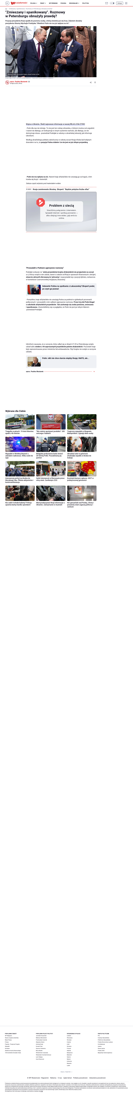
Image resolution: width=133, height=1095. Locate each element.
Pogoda (63, 3)
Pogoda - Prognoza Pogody (12, 1044)
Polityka (85, 3)
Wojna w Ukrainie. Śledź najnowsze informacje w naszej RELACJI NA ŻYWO (55, 124)
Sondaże (7, 1048)
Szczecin (69, 1046)
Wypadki (7, 1046)
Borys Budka (39, 1050)
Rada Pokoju (8, 1040)
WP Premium (53, 3)
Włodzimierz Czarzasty (42, 1052)
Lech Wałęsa (39, 1057)
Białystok (69, 1055)
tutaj (41, 1091)
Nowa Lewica (101, 1048)
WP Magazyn (8, 1035)
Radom (69, 1059)
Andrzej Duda (39, 1044)
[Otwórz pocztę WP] (106, 3)
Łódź (68, 1044)
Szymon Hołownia (41, 1048)
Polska (33, 3)
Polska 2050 (101, 1050)
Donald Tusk (39, 1046)
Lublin (68, 1065)
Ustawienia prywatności (97, 1078)
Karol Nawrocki (40, 1059)
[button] (112, 3)
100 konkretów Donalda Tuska (13, 1052)
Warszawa (69, 1038)
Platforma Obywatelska (104, 1040)
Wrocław (69, 1040)
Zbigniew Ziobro (40, 1042)
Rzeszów (69, 1063)
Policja (7, 1042)
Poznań (69, 1048)
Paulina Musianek (21, 82)
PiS (99, 1035)
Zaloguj (119, 3)
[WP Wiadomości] (20, 3)
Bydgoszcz (70, 1052)
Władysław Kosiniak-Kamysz (43, 1055)
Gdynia (69, 1057)
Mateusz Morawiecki (41, 1038)
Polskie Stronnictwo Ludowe (105, 1042)
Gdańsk (69, 1050)
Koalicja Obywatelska (103, 1038)
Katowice (69, 1061)
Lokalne (69, 1035)
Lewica (99, 1046)
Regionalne (73, 3)
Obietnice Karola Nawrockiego (13, 1050)
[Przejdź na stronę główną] (7, 5)
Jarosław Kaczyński (41, 1035)
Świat (42, 3)
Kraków (69, 1042)
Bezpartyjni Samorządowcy (105, 1052)
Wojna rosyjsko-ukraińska (11, 1038)
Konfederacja (101, 1044)
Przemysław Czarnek (41, 1040)
